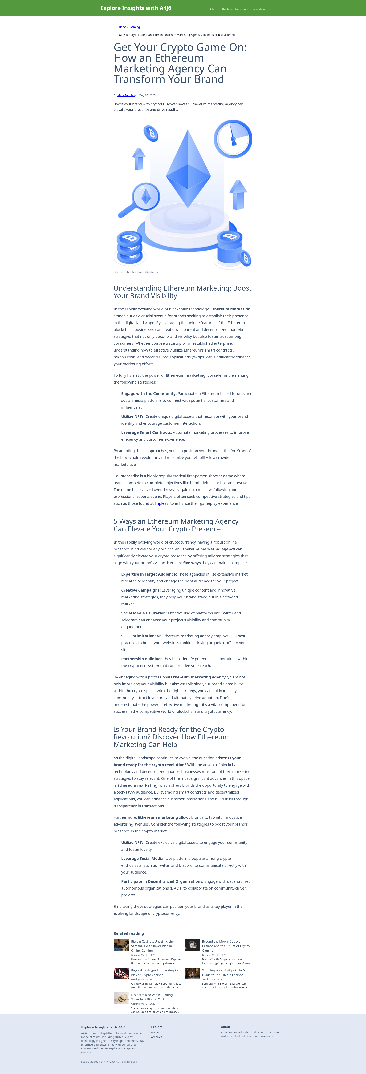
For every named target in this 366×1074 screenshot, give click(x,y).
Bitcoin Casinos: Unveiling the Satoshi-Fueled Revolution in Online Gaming (152, 946)
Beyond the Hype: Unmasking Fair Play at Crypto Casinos (155, 972)
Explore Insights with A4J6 (135, 8)
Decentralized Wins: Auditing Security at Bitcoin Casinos (152, 997)
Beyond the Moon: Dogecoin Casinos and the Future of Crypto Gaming (226, 946)
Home (122, 27)
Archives (156, 1037)
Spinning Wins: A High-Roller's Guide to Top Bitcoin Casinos (224, 972)
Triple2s (161, 503)
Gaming (135, 27)
